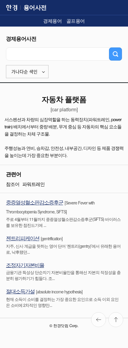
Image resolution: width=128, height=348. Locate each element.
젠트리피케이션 (22, 238)
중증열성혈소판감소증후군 (34, 202)
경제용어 (52, 20)
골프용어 (75, 20)
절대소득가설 (20, 291)
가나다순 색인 (24, 72)
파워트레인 (33, 184)
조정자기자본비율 (25, 265)
